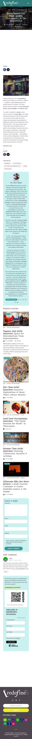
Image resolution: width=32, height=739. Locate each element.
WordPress (23, 733)
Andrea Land (23, 108)
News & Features (18, 10)
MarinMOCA (22, 98)
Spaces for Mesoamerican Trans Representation (13, 335)
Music (23, 477)
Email (6, 526)
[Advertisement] (16, 48)
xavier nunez (7, 168)
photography (17, 163)
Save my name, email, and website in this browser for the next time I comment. (16, 542)
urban (25, 166)
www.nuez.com (7, 145)
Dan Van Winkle (12, 108)
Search (16, 710)
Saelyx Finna (8, 429)
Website (7, 533)
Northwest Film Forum (12, 211)
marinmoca (7, 163)
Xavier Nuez (18, 114)
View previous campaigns (13, 638)
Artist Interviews (13, 327)
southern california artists (12, 166)
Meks (12, 733)
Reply (6, 571)
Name (7, 518)
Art (9, 10)
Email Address (10, 620)
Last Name (9, 632)
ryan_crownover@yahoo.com (20, 568)
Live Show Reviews (13, 477)
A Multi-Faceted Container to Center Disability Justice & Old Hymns (16, 486)
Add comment (18, 26)
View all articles (11, 299)
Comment (7, 503)
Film (22, 414)
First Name (9, 626)
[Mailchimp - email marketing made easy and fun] (13, 646)
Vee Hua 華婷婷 (10, 24)
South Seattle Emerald (19, 204)
